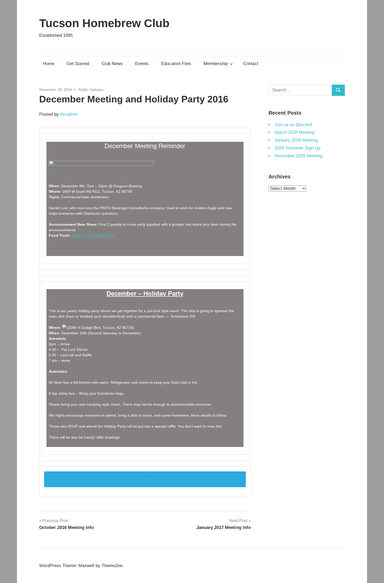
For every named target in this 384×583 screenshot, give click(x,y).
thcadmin (69, 114)
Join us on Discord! (293, 124)
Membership (215, 63)
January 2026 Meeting (296, 140)
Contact (250, 63)
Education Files (176, 63)
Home (48, 63)
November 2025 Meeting (298, 155)
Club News (112, 63)
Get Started (78, 63)
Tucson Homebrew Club (104, 23)
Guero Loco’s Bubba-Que (93, 235)
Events (142, 63)
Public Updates (91, 90)
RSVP (145, 479)
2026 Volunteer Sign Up (297, 147)
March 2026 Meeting (294, 132)
